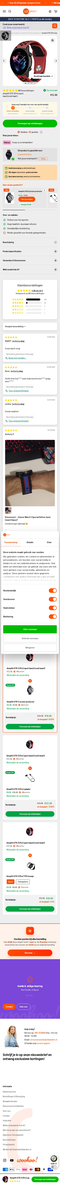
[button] (10, 90)
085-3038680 (40, 1033)
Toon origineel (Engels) (18, 391)
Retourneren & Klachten (13, 1106)
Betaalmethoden (10, 1101)
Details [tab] (30, 542)
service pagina (43, 1043)
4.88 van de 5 (37, 290)
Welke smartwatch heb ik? (18, 27)
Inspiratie (7, 1120)
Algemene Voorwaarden (13, 1135)
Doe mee (28, 952)
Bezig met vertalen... (18, 358)
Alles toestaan (30, 629)
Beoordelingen (9, 1140)
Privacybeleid (9, 1144)
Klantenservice (9, 1091)
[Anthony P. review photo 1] (30, 473)
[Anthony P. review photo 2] (8, 510)
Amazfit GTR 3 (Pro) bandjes (30, 33)
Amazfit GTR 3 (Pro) (24, 154)
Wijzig (43, 159)
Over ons (23, 1006)
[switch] (53, 599)
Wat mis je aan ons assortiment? (17, 1130)
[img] (11, 337)
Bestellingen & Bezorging (14, 1096)
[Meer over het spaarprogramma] (41, 132)
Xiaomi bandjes (14, 33)
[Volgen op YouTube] (12, 1160)
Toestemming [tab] (10, 542)
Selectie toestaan (30, 638)
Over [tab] (49, 542)
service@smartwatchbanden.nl (43, 1039)
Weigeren (30, 647)
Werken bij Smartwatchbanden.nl (17, 1149)
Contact (9, 1006)
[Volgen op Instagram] (5, 1160)
